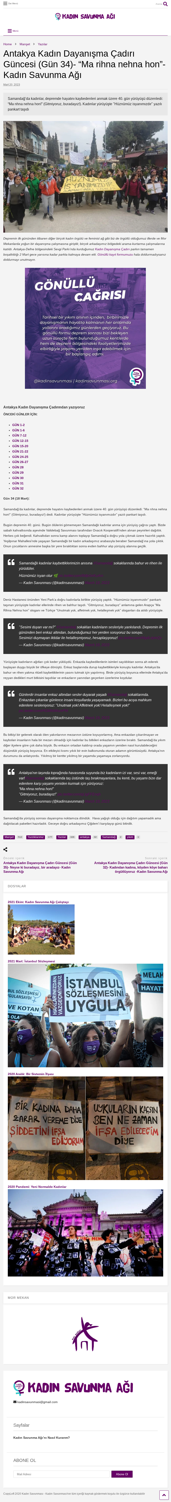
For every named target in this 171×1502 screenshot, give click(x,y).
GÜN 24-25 (20, 457)
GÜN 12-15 (20, 441)
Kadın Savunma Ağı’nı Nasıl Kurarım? (41, 1437)
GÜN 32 (18, 488)
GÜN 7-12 (19, 435)
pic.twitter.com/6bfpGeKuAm (81, 576)
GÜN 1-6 (18, 430)
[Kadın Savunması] (85, 18)
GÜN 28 (18, 467)
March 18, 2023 (97, 583)
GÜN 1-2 (18, 425)
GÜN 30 (18, 478)
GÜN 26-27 (20, 462)
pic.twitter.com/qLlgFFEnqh (79, 794)
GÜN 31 (18, 483)
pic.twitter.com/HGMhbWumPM (43, 711)
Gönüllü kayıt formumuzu (115, 254)
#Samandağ (103, 563)
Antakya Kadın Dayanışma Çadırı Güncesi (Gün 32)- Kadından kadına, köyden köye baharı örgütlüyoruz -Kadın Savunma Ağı (131, 867)
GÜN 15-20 (20, 446)
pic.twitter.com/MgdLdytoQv (140, 638)
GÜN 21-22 (20, 451)
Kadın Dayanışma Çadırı (112, 249)
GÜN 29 (18, 472)
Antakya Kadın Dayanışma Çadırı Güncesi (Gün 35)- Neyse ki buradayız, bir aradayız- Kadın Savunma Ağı (40, 867)
